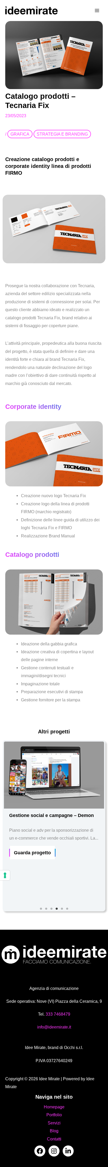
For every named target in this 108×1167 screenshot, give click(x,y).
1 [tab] (41, 908)
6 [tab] (67, 908)
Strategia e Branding (62, 134)
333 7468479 (58, 1014)
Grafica (19, 134)
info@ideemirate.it (54, 1027)
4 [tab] (56, 908)
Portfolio (54, 1114)
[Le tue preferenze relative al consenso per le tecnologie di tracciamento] (5, 875)
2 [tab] (46, 908)
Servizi (54, 1122)
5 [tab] (61, 908)
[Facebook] (39, 1150)
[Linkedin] (68, 1150)
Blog (54, 1130)
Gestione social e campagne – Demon (51, 815)
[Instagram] (54, 1150)
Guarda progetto (32, 852)
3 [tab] (51, 908)
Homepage (54, 1106)
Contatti (54, 1139)
